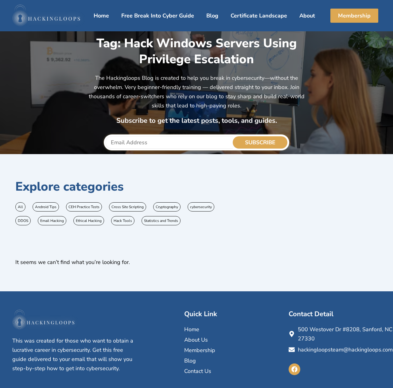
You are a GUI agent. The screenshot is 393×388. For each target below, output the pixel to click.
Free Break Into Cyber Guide (157, 15)
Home (101, 15)
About (307, 15)
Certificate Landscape (259, 15)
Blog (212, 15)
